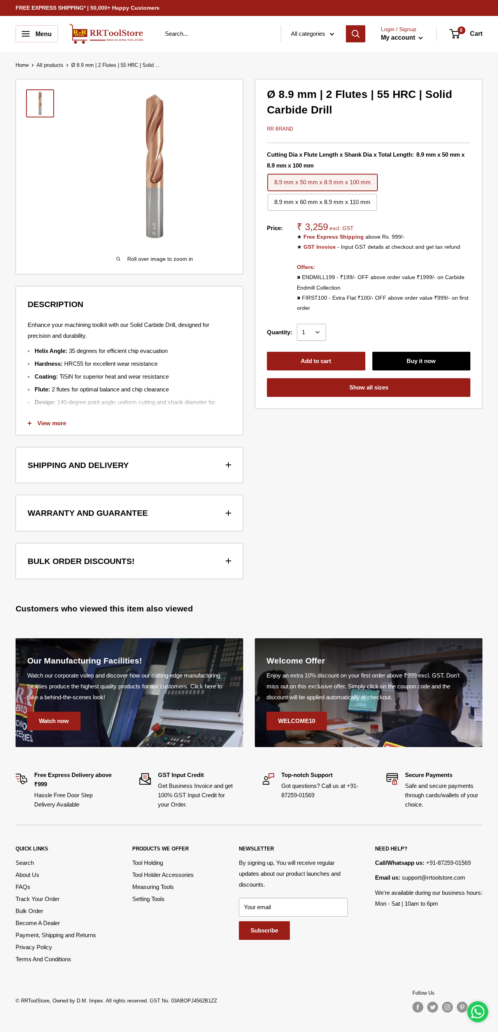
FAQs (23, 887)
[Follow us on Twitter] (432, 1007)
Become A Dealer (38, 923)
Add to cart (316, 361)
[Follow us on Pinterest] (462, 1007)
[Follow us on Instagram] (447, 1007)
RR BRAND (280, 129)
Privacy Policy (34, 947)
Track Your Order (38, 899)
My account (399, 37)
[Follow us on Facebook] (417, 1007)
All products (50, 65)
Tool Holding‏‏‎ (147, 862)
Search (25, 862)
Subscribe (264, 930)
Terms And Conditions (43, 959)
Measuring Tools (153, 887)
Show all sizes (368, 387)
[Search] (355, 33)
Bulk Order (29, 911)
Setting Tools (148, 899)
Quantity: (279, 332)
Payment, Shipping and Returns (56, 935)
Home (22, 65)
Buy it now (421, 361)
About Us (27, 874)
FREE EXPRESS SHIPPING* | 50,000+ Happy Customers (88, 8)
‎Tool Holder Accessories (163, 874)
